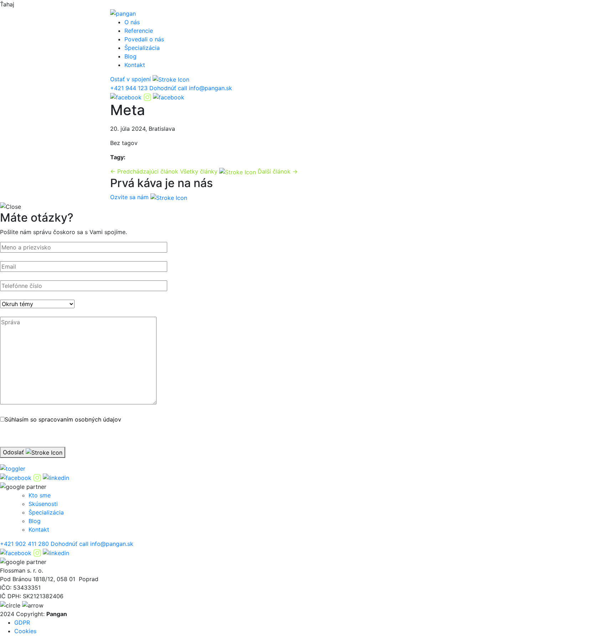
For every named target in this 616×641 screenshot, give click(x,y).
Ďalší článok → (278, 171)
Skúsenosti (43, 503)
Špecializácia (142, 47)
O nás (132, 22)
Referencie (138, 30)
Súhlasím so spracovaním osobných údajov (63, 419)
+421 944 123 (129, 88)
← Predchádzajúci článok (144, 171)
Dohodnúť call (168, 88)
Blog (130, 56)
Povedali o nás (144, 39)
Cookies (25, 631)
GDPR (22, 622)
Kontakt (134, 64)
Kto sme (40, 495)
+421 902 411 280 (24, 543)
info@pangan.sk (210, 88)
